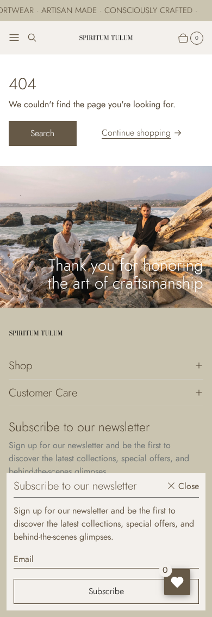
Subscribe (106, 591)
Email (24, 559)
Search (42, 133)
